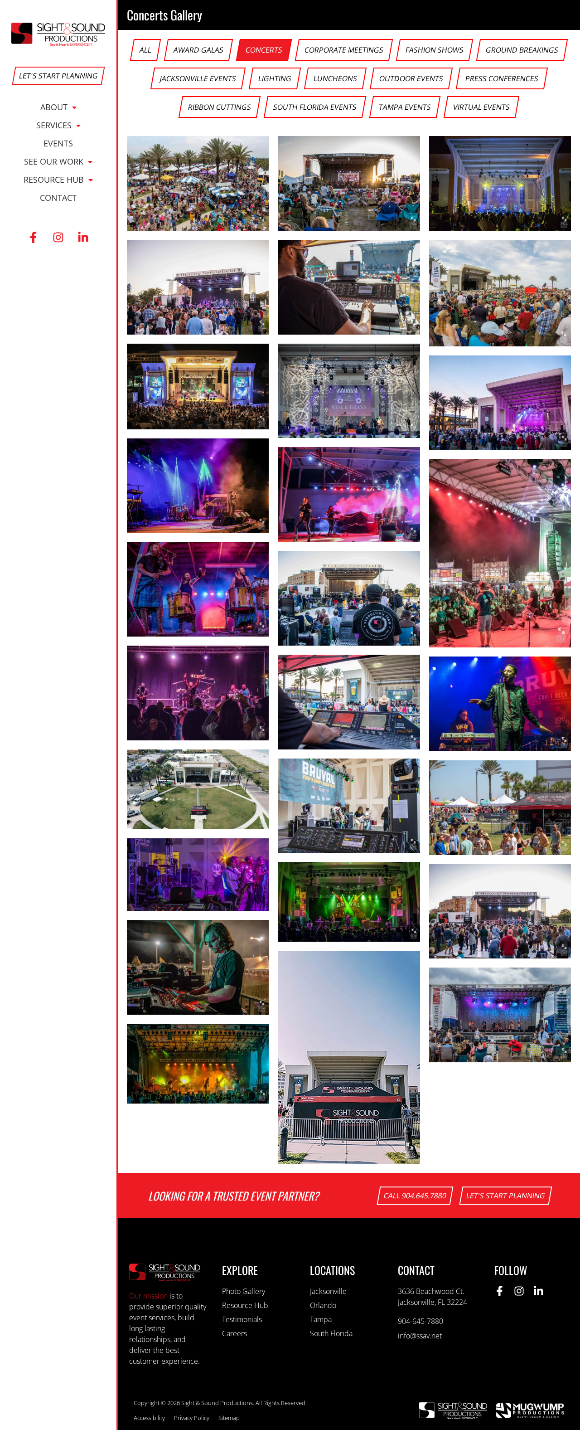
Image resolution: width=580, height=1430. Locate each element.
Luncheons (335, 78)
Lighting (274, 78)
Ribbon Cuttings (219, 107)
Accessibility (149, 1418)
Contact (58, 197)
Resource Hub (54, 179)
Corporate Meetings (344, 50)
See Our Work (53, 161)
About (54, 107)
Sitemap (229, 1418)
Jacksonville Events (198, 78)
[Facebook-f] (33, 237)
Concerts (264, 50)
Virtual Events (481, 107)
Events (58, 143)
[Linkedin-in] (83, 237)
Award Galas (198, 50)
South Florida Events (315, 107)
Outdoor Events (411, 78)
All (145, 50)
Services (54, 125)
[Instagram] (58, 237)
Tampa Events (405, 107)
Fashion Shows (434, 50)
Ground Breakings (522, 50)
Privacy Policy (191, 1418)
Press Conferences (501, 78)
